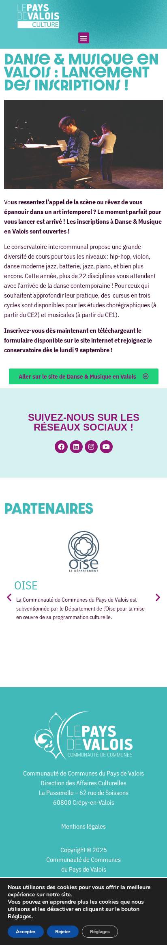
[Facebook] (61, 446)
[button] (83, 37)
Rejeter (63, 931)
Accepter (26, 931)
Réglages (100, 931)
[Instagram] (91, 446)
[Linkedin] (76, 446)
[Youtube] (106, 446)
